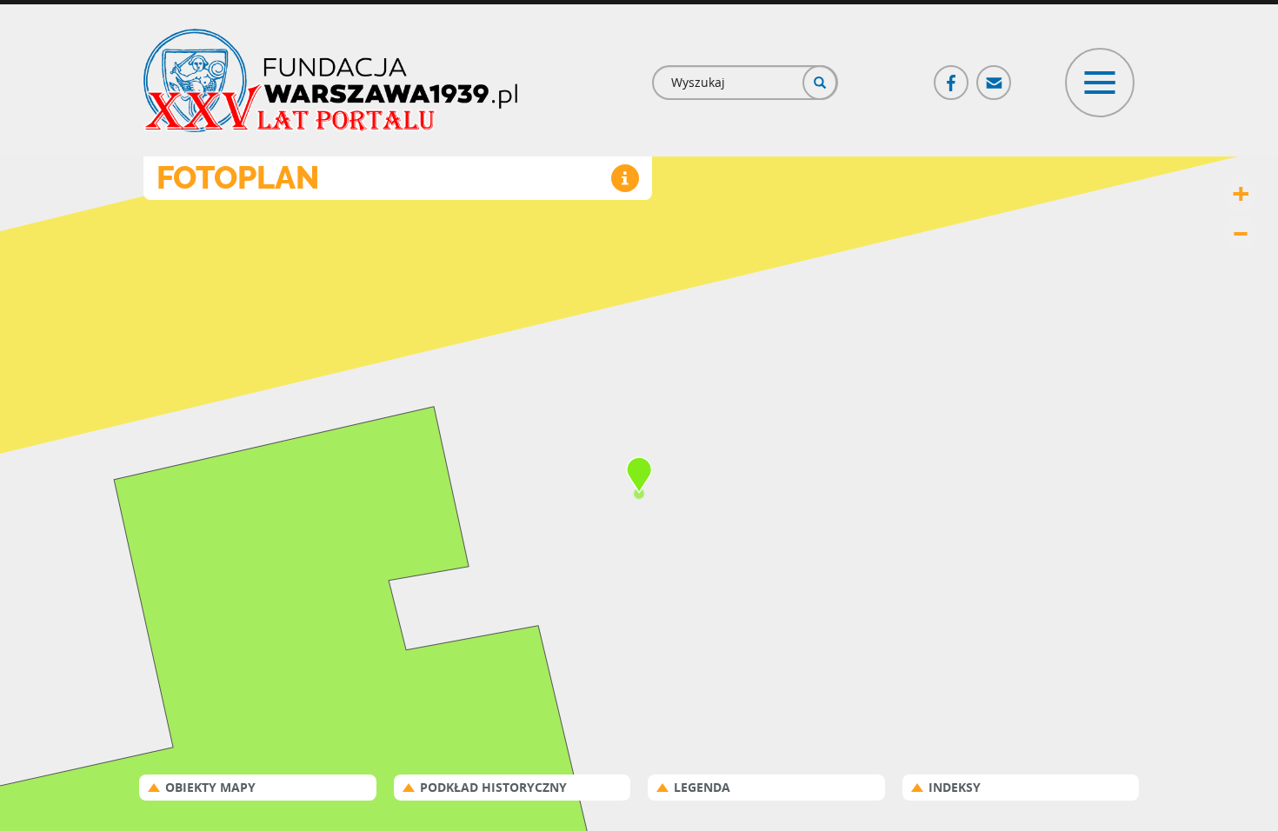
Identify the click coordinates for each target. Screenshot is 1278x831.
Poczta (994, 75)
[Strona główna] (330, 80)
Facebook (951, 75)
